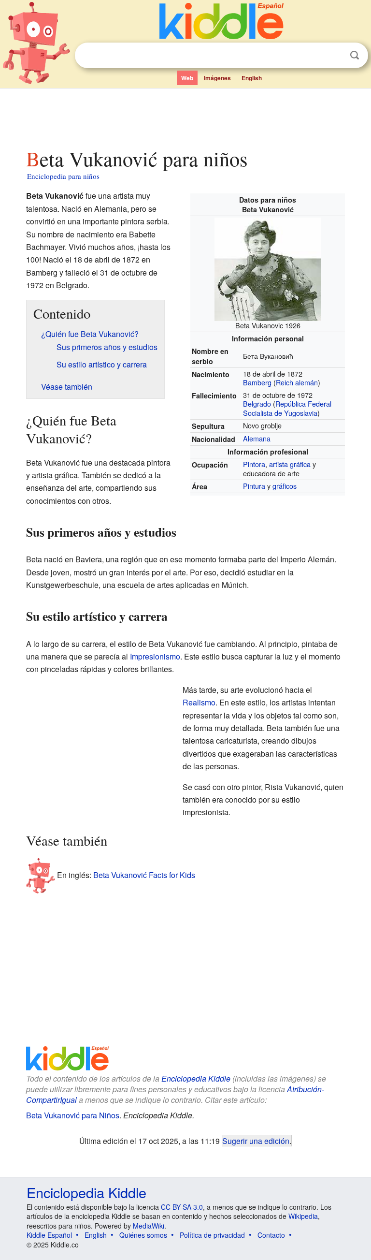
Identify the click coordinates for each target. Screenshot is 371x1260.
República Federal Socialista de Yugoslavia (287, 408)
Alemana (257, 438)
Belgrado (257, 403)
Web (187, 77)
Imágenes (217, 77)
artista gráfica (290, 464)
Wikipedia (303, 1216)
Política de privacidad (212, 1235)
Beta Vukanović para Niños (72, 1115)
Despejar (335, 55)
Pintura (254, 486)
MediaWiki (148, 1226)
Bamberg (257, 382)
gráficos (284, 486)
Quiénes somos (143, 1235)
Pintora (254, 464)
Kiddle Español (49, 1235)
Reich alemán (297, 382)
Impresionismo (155, 656)
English (252, 77)
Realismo (199, 702)
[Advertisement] (185, 115)
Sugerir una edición (255, 1140)
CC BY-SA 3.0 (182, 1207)
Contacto (271, 1235)
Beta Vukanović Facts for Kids (144, 874)
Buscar (354, 55)
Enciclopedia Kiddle (195, 1078)
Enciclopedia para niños (63, 176)
